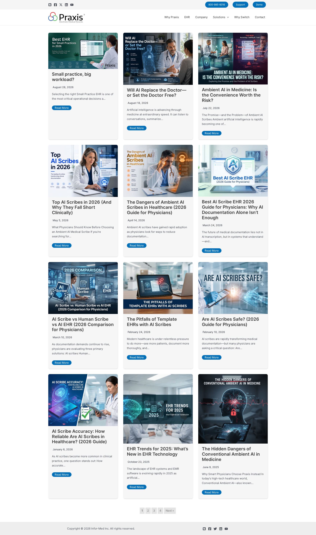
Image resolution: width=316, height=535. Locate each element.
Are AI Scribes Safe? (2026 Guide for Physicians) (230, 322)
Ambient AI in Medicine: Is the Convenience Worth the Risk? (231, 95)
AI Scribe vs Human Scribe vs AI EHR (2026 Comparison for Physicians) (83, 324)
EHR (187, 17)
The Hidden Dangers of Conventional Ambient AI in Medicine (231, 454)
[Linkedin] (66, 4)
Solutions (219, 17)
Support (240, 4)
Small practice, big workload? (71, 76)
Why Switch (241, 17)
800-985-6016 (216, 4)
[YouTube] (72, 4)
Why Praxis (171, 17)
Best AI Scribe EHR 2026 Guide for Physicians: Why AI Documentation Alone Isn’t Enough (232, 209)
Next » (170, 510)
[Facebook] (55, 4)
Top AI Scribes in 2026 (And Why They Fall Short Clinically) (81, 207)
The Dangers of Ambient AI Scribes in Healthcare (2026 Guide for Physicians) (156, 207)
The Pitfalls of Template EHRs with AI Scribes (152, 322)
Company (201, 17)
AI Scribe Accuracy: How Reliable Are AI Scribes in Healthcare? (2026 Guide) (79, 436)
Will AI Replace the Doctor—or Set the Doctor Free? (156, 92)
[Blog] (50, 4)
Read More (62, 108)
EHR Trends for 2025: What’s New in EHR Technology (157, 451)
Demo (259, 4)
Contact (260, 17)
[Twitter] (61, 4)
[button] (227, 17)
